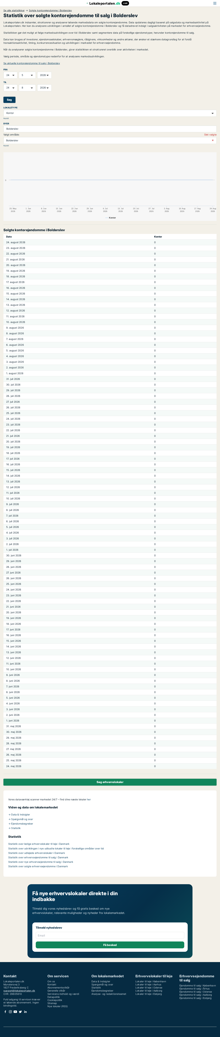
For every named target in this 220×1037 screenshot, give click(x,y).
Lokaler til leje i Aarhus (148, 984)
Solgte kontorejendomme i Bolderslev (50, 10)
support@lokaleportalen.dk (19, 990)
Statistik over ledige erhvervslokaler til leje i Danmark (38, 843)
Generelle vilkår (56, 990)
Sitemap (52, 1003)
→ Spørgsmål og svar (20, 819)
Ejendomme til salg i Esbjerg (195, 998)
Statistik (96, 987)
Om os (51, 981)
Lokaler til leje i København (150, 981)
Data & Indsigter (100, 981)
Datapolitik (53, 996)
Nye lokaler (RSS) (57, 1006)
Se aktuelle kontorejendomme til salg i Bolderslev (31, 63)
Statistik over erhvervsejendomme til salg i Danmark (38, 857)
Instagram (10, 1012)
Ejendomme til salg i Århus (194, 988)
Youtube (15, 1012)
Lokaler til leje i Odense (148, 987)
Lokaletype (10, 107)
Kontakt (51, 984)
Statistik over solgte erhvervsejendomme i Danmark (38, 866)
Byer (6, 123)
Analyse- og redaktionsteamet (108, 993)
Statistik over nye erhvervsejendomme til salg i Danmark (40, 861)
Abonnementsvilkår (58, 987)
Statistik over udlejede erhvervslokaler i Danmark (36, 852)
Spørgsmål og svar (102, 984)
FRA (5, 69)
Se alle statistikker (14, 10)
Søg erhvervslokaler (110, 782)
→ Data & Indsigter (19, 814)
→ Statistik (14, 828)
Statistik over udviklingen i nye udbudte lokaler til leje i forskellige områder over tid (56, 848)
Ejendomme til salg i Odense (195, 991)
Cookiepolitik (54, 1000)
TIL (5, 82)
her (89, 799)
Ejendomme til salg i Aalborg (195, 994)
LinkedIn (25, 1012)
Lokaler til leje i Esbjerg (148, 993)
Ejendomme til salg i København (197, 985)
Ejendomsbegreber (102, 990)
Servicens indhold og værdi (63, 993)
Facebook (5, 1012)
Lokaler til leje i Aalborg (148, 990)
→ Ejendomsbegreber (20, 823)
